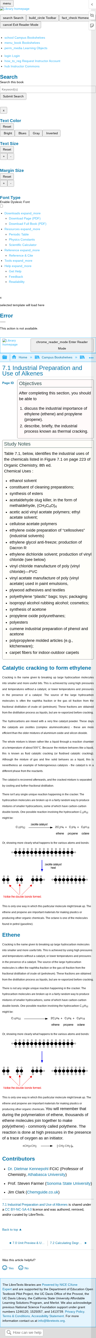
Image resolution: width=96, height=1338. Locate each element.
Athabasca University (46, 1174)
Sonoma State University (68, 1183)
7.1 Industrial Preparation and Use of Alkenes (35, 1204)
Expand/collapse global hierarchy (7, 357)
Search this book (12, 82)
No (26, 1268)
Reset (7, 126)
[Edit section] (22, 935)
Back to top (10, 1229)
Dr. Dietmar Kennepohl (28, 1169)
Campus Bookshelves (57, 357)
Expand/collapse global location (91, 356)
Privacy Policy (74, 1311)
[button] (16, 276)
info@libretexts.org (51, 1320)
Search (9, 1332)
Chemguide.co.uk (42, 1192)
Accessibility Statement (47, 1316)
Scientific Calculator (23, 245)
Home (23, 357)
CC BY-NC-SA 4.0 (18, 1209)
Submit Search (13, 96)
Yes (10, 1268)
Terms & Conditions (16, 1316)
